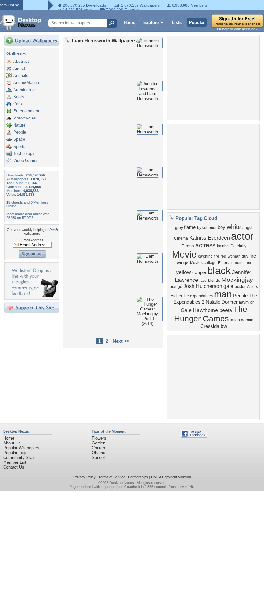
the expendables (198, 296)
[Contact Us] (33, 295)
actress (205, 245)
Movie (184, 254)
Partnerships (138, 477)
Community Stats (19, 457)
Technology (23, 153)
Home (129, 22)
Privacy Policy (84, 477)
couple (199, 272)
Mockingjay (237, 279)
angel (247, 227)
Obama (98, 452)
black (219, 270)
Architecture (24, 89)
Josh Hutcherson (203, 286)
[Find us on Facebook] (194, 436)
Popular (197, 22)
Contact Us (13, 467)
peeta (225, 310)
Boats (18, 96)
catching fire (208, 256)
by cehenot (206, 227)
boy (221, 227)
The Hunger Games (210, 314)
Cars (17, 103)
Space (19, 139)
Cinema (181, 238)
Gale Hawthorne (199, 310)
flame (190, 227)
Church (98, 447)
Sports (19, 146)
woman (234, 256)
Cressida (209, 326)
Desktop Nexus (121, 483)
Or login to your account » (237, 29)
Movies (196, 263)
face (203, 280)
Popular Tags (15, 452)
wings (182, 262)
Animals (20, 75)
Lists (177, 22)
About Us (12, 443)
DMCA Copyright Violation (171, 477)
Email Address (32, 240)
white (234, 227)
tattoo (235, 320)
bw (224, 326)
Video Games (26, 160)
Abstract (21, 61)
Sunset (98, 457)
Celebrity (238, 246)
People (19, 132)
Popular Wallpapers (21, 447)
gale (228, 286)
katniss (223, 246)
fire (253, 256)
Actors (252, 286)
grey (179, 227)
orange (176, 286)
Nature (19, 125)
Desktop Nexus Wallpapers (20, 22)
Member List (14, 462)
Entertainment (26, 111)
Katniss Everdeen (209, 238)
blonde (214, 280)
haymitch (247, 302)
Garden (98, 443)
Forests (187, 246)
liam (247, 263)
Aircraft (20, 68)
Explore (151, 22)
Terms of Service (112, 477)
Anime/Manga (26, 82)
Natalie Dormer (222, 302)
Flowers (99, 438)
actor (242, 236)
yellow (183, 272)
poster (240, 286)
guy (245, 256)
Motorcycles (24, 118)
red (223, 256)
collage (210, 263)
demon (247, 320)
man (223, 294)
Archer (176, 296)
